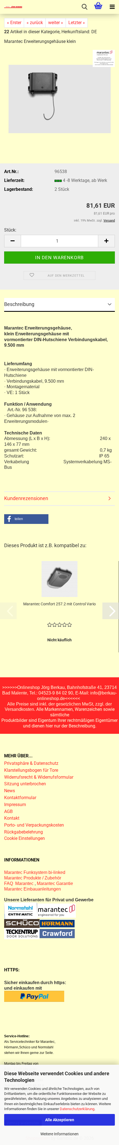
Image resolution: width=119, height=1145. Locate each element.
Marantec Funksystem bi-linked (34, 872)
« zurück (35, 22)
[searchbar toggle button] (84, 7)
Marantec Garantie (55, 883)
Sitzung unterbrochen (25, 783)
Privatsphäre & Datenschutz (32, 763)
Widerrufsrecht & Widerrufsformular (38, 777)
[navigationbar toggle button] (112, 7)
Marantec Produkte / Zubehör (32, 878)
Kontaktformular (20, 797)
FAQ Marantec (19, 883)
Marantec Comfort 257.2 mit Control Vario (59, 604)
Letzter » (76, 22)
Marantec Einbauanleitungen (32, 889)
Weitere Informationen (59, 1134)
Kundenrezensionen (26, 498)
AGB (8, 811)
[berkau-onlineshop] (11, 7)
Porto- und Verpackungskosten (34, 825)
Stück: (10, 230)
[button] (12, 241)
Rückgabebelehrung (23, 832)
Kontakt (11, 818)
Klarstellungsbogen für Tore (31, 770)
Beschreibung (19, 304)
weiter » (55, 22)
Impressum (15, 804)
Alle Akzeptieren (59, 1120)
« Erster (14, 22)
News (9, 790)
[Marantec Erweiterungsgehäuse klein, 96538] (60, 96)
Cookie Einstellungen (24, 838)
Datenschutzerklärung (77, 1109)
